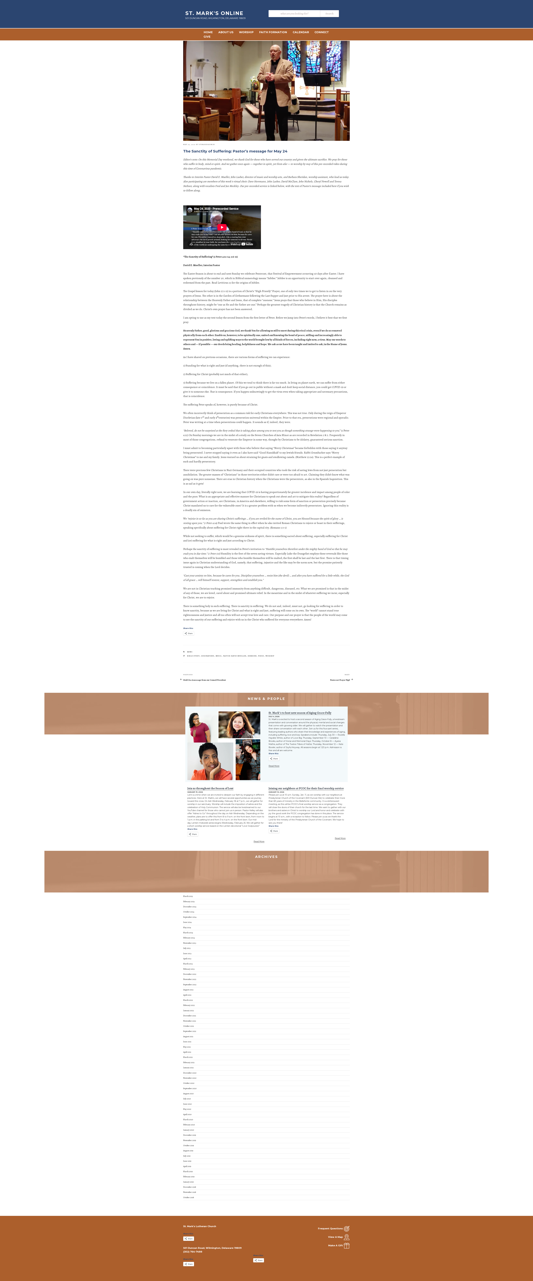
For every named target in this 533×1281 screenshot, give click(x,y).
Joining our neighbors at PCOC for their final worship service (306, 788)
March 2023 (188, 963)
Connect (322, 32)
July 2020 (187, 1098)
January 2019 (188, 1182)
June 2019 (187, 1161)
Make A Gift (335, 1245)
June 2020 (187, 1104)
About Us (225, 32)
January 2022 (188, 1010)
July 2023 (187, 948)
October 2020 (188, 1083)
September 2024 (189, 917)
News (190, 652)
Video (261, 656)
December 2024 (189, 906)
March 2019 (188, 1171)
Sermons (252, 656)
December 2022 (189, 974)
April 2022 (187, 995)
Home (208, 32)
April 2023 (187, 958)
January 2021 (188, 1067)
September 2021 (189, 1031)
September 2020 (190, 1088)
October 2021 (188, 1026)
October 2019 (188, 1145)
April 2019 (187, 1166)
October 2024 (188, 912)
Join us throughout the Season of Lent (210, 788)
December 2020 (189, 1073)
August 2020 (188, 1093)
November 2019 (189, 1140)
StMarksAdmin (207, 144)
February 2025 (189, 901)
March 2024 (188, 932)
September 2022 (189, 984)
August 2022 (188, 989)
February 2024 (189, 937)
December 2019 (189, 1135)
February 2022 (189, 1005)
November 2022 (189, 979)
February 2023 (189, 969)
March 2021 (188, 1057)
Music (219, 656)
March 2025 (188, 896)
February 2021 (188, 1062)
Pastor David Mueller (235, 656)
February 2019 (188, 1176)
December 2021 (189, 1015)
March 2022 (188, 1000)
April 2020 (187, 1114)
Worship (246, 32)
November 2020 (189, 1078)
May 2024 (187, 927)
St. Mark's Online (214, 13)
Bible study (193, 656)
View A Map (335, 1237)
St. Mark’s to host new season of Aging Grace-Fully (300, 713)
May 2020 (187, 1109)
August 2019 (188, 1150)
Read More (274, 766)
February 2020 (189, 1124)
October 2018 (188, 1197)
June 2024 (187, 922)
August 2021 (188, 1036)
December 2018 (189, 1187)
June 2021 (187, 1041)
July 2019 (186, 1156)
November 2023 (189, 943)
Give (207, 36)
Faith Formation (273, 32)
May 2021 (187, 1047)
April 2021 (187, 1052)
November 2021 (189, 1021)
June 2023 (187, 953)
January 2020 (188, 1130)
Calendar (301, 32)
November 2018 (189, 1192)
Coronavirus (207, 656)
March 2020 (188, 1119)
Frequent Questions (330, 1228)
